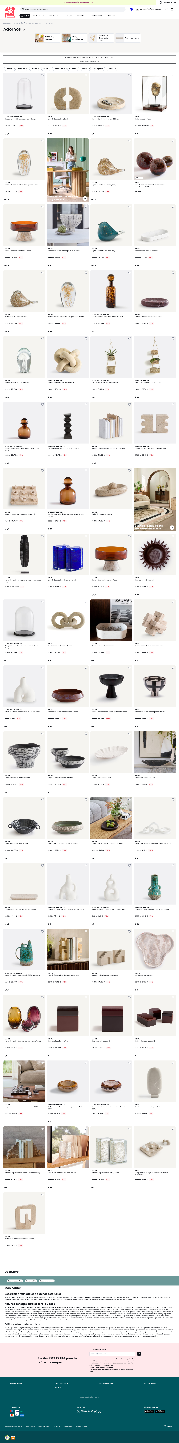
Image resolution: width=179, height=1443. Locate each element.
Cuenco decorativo (15, 1281)
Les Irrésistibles (97, 16)
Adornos (49, 23)
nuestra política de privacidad (101, 1367)
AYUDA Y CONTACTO (16, 1383)
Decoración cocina (47, 1281)
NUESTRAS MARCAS (149, 1383)
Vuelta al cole (38, 16)
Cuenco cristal (31, 1281)
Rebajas (69, 16)
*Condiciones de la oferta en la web (62, 1426)
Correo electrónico (98, 1349)
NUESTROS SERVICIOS (61, 1383)
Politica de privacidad (44, 1426)
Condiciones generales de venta (14, 1426)
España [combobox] (169, 1426)
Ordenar (9, 69)
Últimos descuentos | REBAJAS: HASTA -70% (78, 2)
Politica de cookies (30, 1426)
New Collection (55, 16)
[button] (171, 9)
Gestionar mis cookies (81, 1426)
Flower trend (81, 16)
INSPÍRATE (58, 1388)
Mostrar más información (89, 1397)
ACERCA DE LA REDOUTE (106, 1383)
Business (111, 16)
